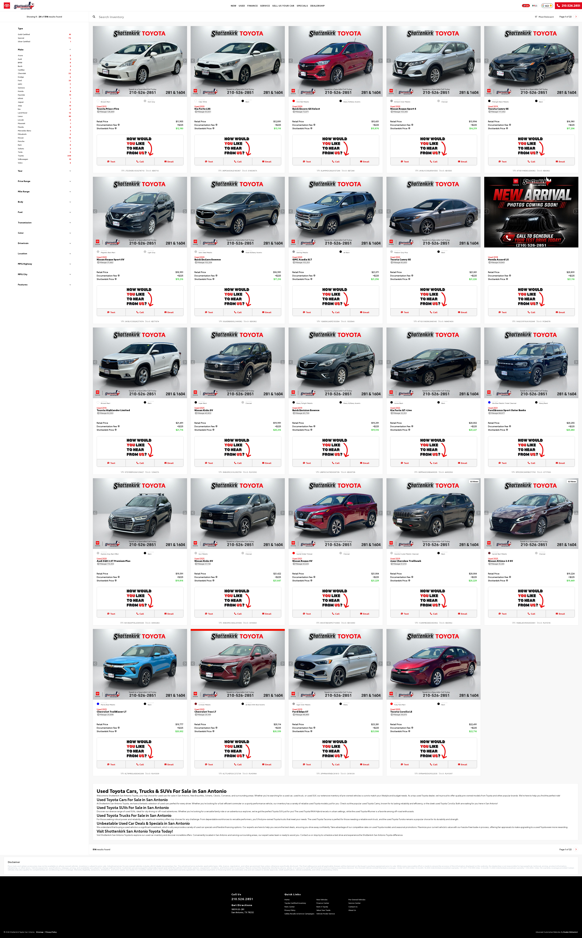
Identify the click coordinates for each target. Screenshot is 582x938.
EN (527, 5)
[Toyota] (7, 5)
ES (536, 5)
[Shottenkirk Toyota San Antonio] (24, 5)
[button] (184, 60)
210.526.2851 (570, 5)
